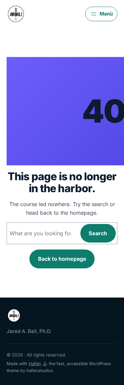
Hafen (35, 363)
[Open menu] (101, 14)
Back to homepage (62, 258)
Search (98, 233)
